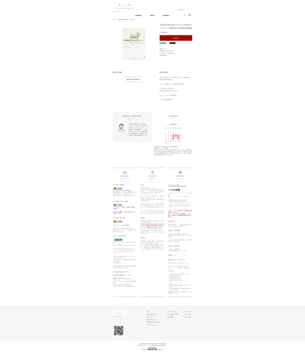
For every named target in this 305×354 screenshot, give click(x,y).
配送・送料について (152, 314)
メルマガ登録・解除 (172, 314)
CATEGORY (138, 15)
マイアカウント (181, 9)
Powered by (144, 349)
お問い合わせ (187, 317)
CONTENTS (166, 15)
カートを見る (187, 314)
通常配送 (127, 190)
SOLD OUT (176, 38)
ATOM (172, 317)
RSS (168, 317)
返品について (163, 48)
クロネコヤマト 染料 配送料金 (121, 225)
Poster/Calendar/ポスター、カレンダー (126, 19)
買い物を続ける (163, 55)
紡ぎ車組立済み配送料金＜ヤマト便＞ (122, 275)
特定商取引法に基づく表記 (166, 51)
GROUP (152, 15)
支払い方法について (152, 319)
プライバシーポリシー (152, 325)
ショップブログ (171, 311)
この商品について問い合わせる (167, 53)
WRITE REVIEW (133, 79)
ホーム (114, 19)
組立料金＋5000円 (117, 278)
